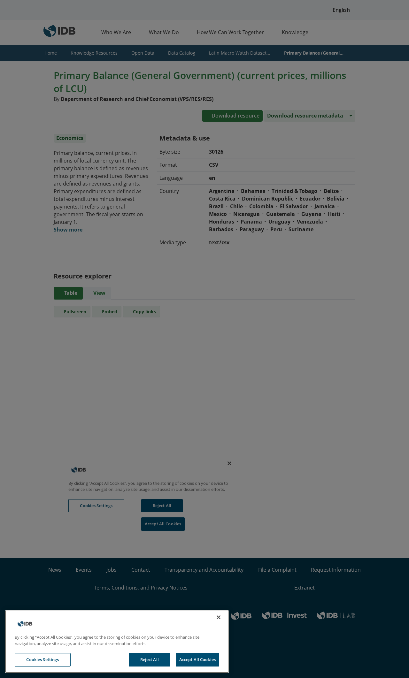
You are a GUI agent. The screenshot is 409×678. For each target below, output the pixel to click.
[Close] (219, 617)
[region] (117, 641)
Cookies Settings (42, 659)
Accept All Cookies (197, 659)
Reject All (149, 659)
